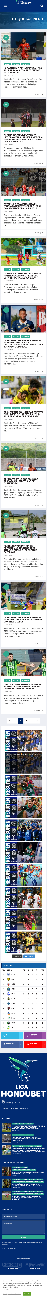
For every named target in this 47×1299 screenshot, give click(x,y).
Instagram (24, 1108)
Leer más (6, 1289)
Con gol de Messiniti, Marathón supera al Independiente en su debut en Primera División (22, 686)
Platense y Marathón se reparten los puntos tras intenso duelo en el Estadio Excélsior (20, 549)
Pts (42, 970)
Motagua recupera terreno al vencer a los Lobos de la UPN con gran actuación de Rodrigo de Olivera (28, 1127)
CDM (13, 999)
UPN (13, 1013)
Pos (3, 970)
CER (13, 984)
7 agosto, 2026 (8, 624)
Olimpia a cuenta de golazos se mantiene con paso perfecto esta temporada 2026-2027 (22, 275)
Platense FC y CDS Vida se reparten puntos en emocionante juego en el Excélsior (27, 1197)
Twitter (15, 1108)
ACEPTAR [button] (27, 1294)
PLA (13, 1018)
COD (13, 974)
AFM (13, 1003)
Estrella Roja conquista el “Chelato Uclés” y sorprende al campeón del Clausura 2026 (23, 206)
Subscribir (30, 956)
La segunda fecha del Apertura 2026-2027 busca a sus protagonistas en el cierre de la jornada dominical (23, 343)
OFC (13, 994)
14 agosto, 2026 (8, 75)
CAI (12, 1008)
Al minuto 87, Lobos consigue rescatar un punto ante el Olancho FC (21, 481)
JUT (13, 1028)
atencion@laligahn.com (13, 1102)
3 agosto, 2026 (8, 691)
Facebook (6, 1108)
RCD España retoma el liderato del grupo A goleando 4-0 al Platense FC (27, 1185)
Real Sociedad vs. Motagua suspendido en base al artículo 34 (28, 1173)
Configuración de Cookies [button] (12, 1294)
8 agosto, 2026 (8, 486)
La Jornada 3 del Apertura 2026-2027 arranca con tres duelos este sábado (23, 70)
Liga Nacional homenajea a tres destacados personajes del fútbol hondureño (26, 1139)
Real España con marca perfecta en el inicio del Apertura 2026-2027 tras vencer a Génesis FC (23, 414)
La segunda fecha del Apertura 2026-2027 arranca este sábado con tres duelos (23, 619)
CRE (13, 979)
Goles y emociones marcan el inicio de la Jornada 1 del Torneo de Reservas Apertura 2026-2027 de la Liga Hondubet (28, 1150)
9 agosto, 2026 (8, 144)
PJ (24, 970)
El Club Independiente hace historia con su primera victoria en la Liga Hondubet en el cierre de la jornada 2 (23, 138)
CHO (13, 1023)
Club (9, 970)
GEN (13, 989)
